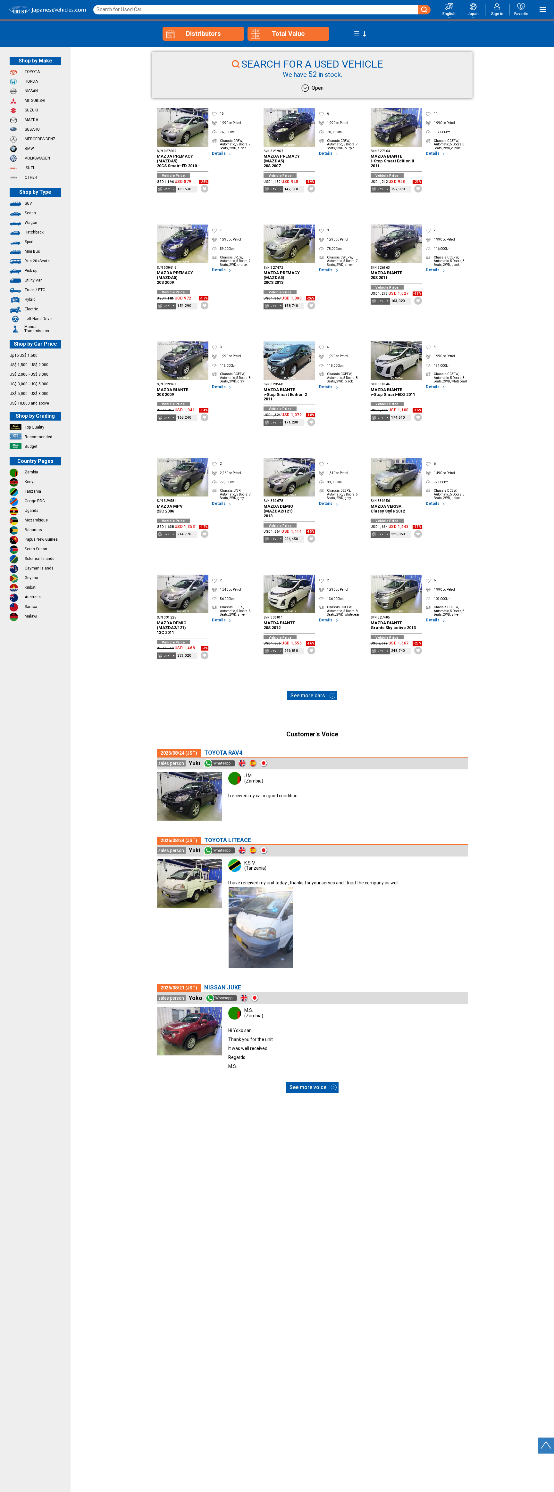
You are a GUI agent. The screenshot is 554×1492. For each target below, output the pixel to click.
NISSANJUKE (222, 987)
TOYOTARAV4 (223, 752)
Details (219, 154)
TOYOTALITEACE (227, 840)
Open (317, 88)
